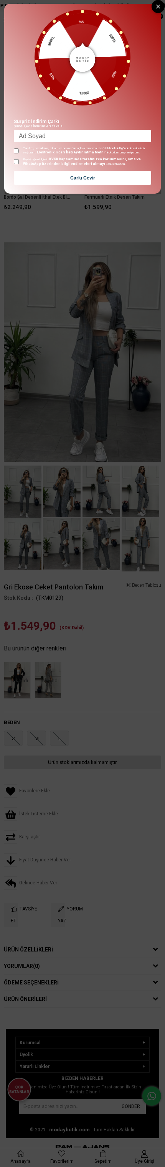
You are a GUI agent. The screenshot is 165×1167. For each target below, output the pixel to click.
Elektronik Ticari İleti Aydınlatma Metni (71, 152)
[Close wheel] (158, 6)
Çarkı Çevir (82, 178)
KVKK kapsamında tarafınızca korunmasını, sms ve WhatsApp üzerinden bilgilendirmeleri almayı (82, 161)
